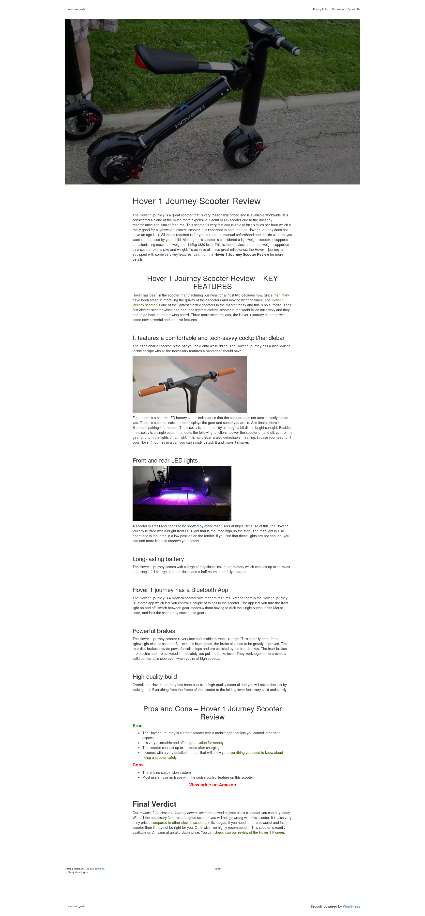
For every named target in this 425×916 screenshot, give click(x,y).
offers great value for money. (202, 742)
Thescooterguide (75, 9)
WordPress (351, 906)
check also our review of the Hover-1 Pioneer (249, 832)
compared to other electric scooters (179, 822)
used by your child (166, 239)
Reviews (100, 869)
